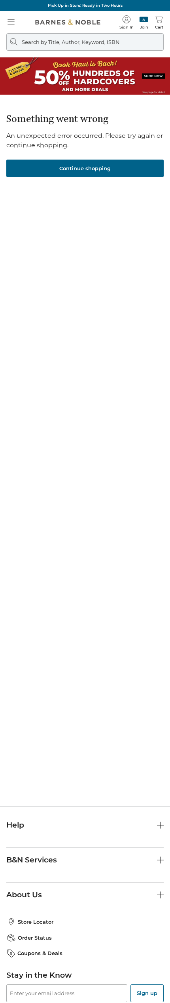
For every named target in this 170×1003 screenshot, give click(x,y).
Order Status (35, 937)
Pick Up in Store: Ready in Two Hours (85, 5)
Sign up (147, 993)
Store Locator (35, 922)
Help (15, 825)
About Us (24, 894)
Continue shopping (85, 168)
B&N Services (31, 859)
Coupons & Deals (39, 953)
